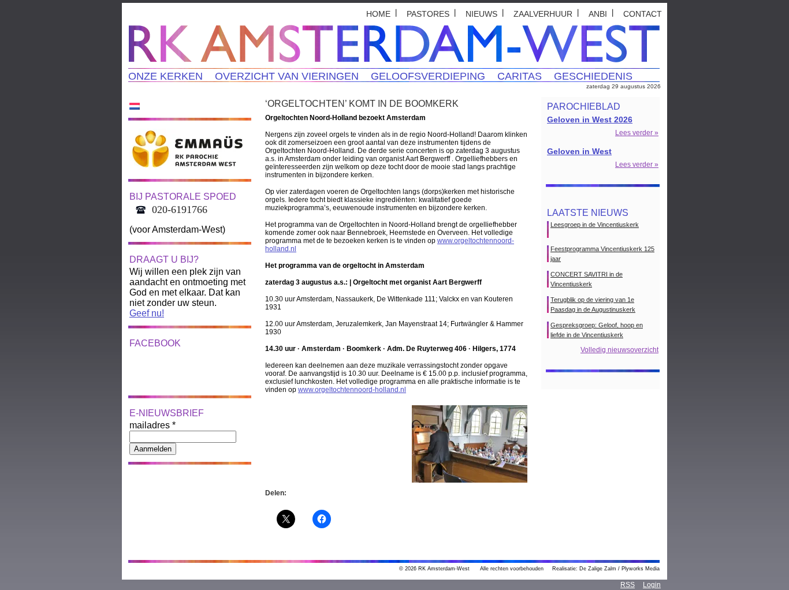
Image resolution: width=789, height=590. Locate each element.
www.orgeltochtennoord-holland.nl (352, 390)
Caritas (519, 76)
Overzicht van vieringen (287, 76)
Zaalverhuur (542, 13)
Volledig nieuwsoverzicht (619, 350)
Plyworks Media (640, 569)
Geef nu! (146, 313)
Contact (642, 13)
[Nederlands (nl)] (134, 105)
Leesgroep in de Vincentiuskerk (594, 224)
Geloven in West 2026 (589, 119)
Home (378, 13)
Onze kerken (165, 76)
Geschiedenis (593, 76)
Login (652, 585)
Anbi (598, 13)
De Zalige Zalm (597, 569)
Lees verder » (636, 133)
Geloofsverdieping (428, 76)
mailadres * (152, 425)
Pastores (428, 13)
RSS (627, 585)
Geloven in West (579, 151)
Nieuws (481, 13)
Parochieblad (583, 106)
